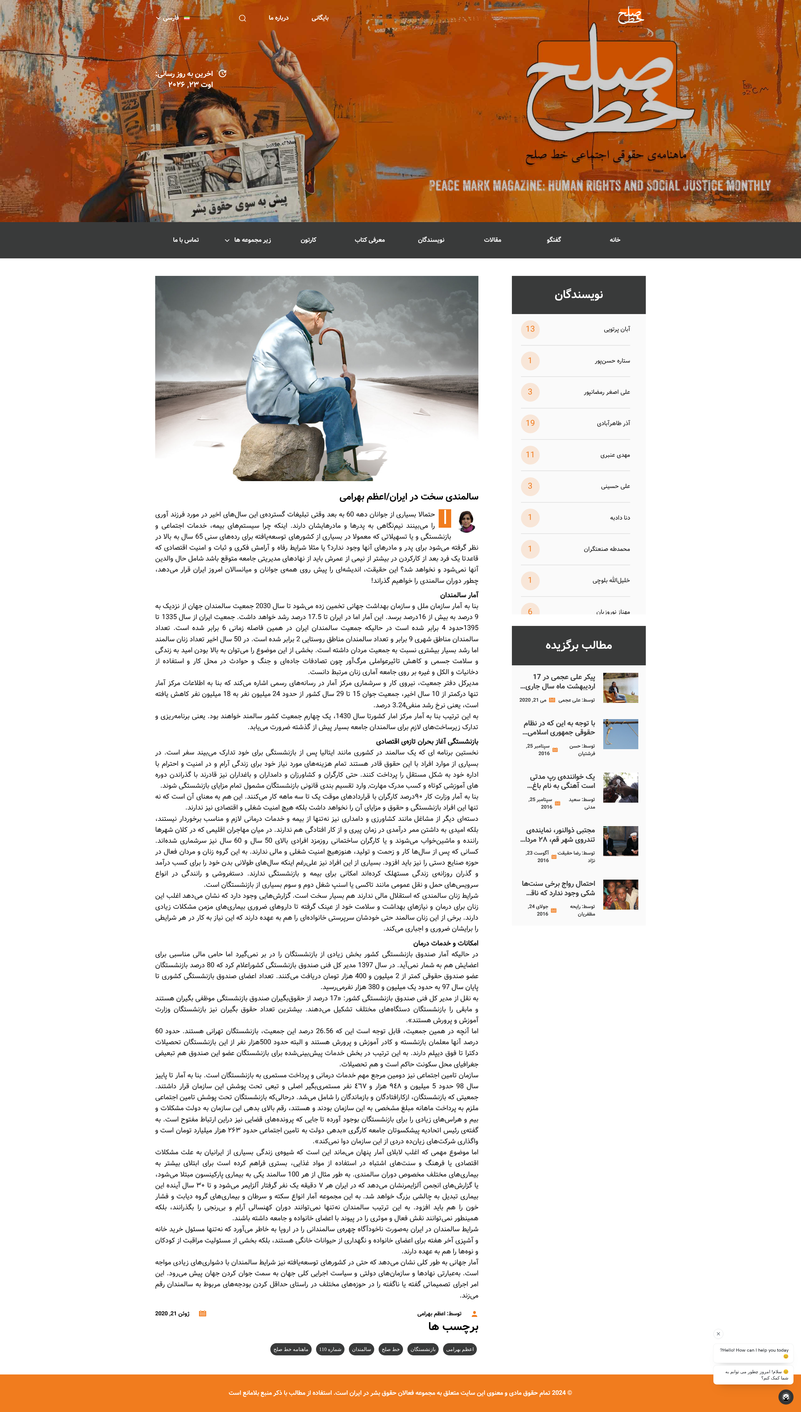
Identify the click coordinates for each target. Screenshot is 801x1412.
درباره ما (279, 18)
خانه (615, 240)
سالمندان (361, 1349)
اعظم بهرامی (460, 1349)
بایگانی (320, 18)
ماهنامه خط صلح (291, 1349)
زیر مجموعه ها (252, 240)
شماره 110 (330, 1349)
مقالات (492, 240)
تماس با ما (186, 240)
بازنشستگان (423, 1349)
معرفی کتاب (370, 240)
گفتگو (554, 240)
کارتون (308, 240)
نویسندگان (431, 240)
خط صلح (391, 1349)
